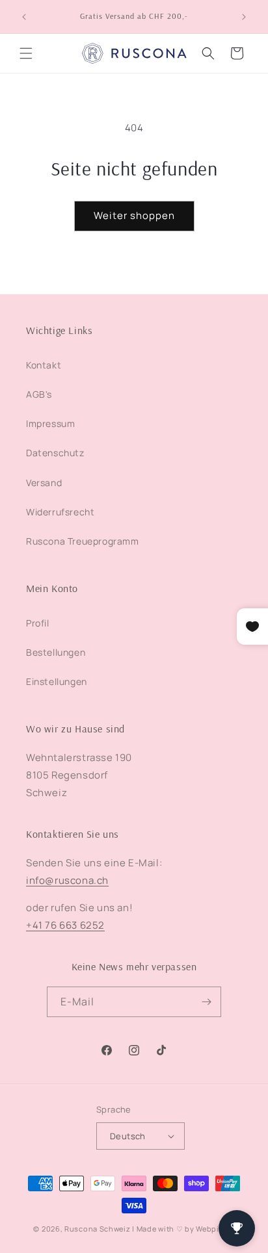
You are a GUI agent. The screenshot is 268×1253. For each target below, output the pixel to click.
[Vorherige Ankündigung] (24, 17)
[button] (26, 53)
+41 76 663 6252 (65, 925)
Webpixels (215, 1229)
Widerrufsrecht (60, 512)
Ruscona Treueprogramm (82, 541)
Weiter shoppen (134, 215)
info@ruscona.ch (67, 880)
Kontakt (43, 365)
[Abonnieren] (206, 1002)
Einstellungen (56, 681)
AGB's (39, 394)
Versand (44, 482)
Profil (37, 623)
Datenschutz (55, 452)
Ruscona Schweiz (97, 1229)
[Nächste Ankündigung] (244, 17)
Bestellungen (55, 652)
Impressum (50, 423)
